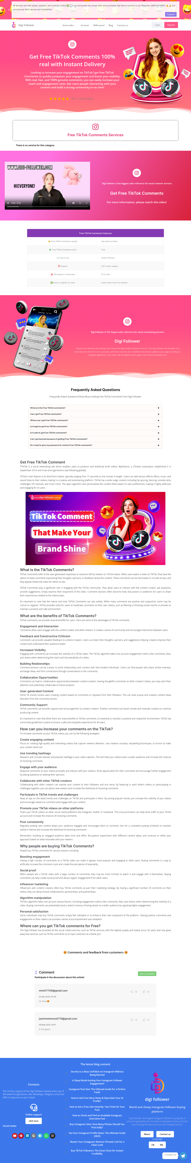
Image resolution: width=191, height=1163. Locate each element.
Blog (111, 25)
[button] (147, 1134)
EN (161, 1144)
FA (153, 1144)
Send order (68, 25)
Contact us (122, 25)
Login (157, 25)
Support (171, 14)
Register (171, 25)
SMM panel (98, 25)
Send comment (147, 973)
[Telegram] (183, 1156)
